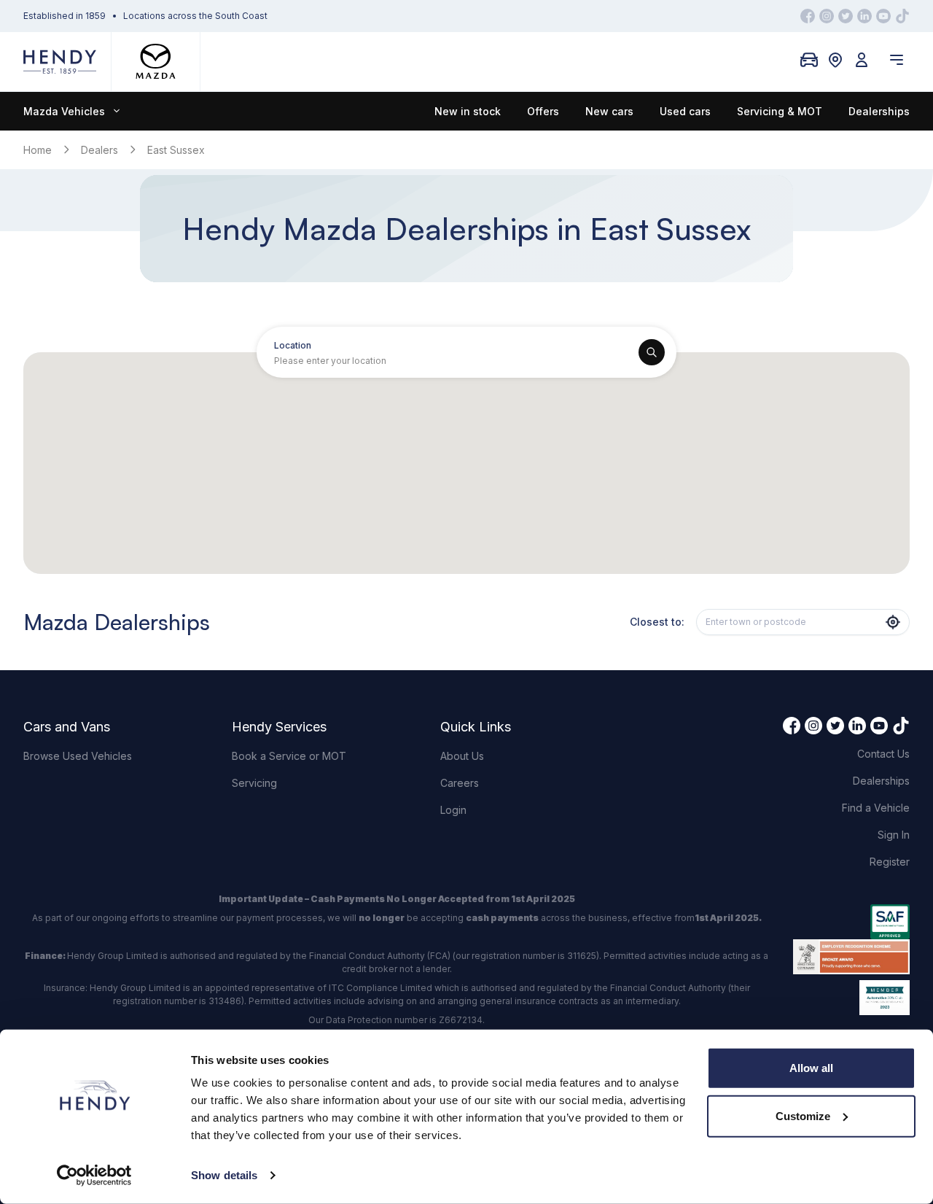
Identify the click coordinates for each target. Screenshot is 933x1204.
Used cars (685, 111)
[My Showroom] (809, 60)
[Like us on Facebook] (807, 16)
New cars (609, 111)
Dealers (99, 150)
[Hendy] (59, 61)
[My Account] (861, 60)
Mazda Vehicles (64, 111)
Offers (543, 111)
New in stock (467, 111)
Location (292, 345)
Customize (803, 1115)
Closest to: (657, 621)
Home (37, 150)
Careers (459, 783)
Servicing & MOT (779, 111)
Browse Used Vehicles (77, 756)
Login (453, 810)
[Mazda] (155, 61)
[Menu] (896, 60)
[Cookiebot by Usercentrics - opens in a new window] (94, 1175)
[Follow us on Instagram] (826, 16)
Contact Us (883, 753)
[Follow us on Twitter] (845, 16)
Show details (224, 1175)
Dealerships (879, 111)
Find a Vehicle (876, 807)
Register (890, 861)
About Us (462, 756)
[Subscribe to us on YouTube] (883, 16)
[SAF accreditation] (851, 921)
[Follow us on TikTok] (902, 16)
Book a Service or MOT (289, 756)
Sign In (894, 834)
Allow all (811, 1068)
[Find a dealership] (835, 60)
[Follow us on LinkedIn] (864, 16)
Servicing (254, 783)
